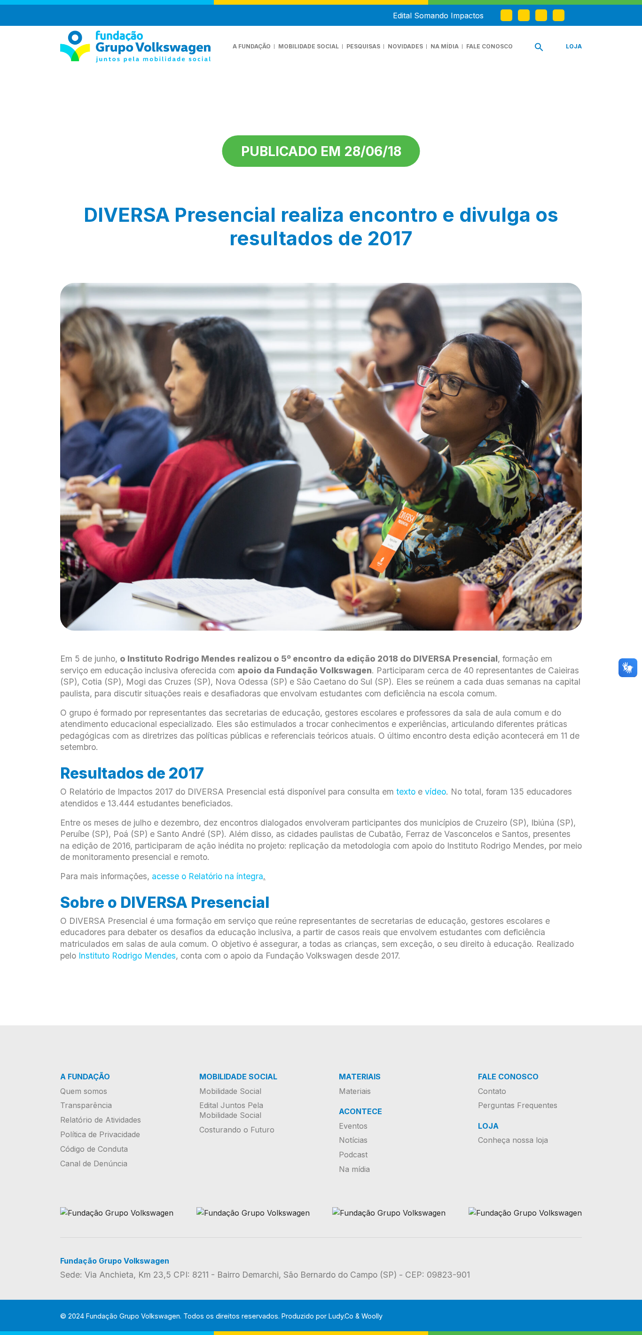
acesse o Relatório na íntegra (207, 876)
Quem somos (83, 1091)
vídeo (435, 791)
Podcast (353, 1154)
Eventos (353, 1126)
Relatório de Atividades (100, 1119)
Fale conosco (489, 46)
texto (405, 791)
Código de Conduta (94, 1149)
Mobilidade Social (308, 46)
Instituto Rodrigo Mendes (127, 955)
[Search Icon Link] (539, 49)
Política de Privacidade (100, 1134)
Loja (574, 46)
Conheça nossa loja (513, 1140)
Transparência (86, 1105)
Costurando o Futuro (236, 1129)
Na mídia (445, 46)
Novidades (405, 46)
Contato (492, 1091)
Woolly (372, 1316)
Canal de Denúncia (93, 1163)
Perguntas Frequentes (517, 1105)
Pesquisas (363, 46)
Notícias (353, 1140)
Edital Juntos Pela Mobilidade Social (231, 1110)
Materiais (355, 1091)
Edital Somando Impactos (438, 15)
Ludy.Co (341, 1316)
